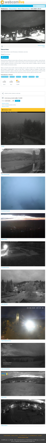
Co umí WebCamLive (32, 435)
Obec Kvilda (3, 397)
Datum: (3, 100)
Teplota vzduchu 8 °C (41, 46)
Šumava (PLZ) (18, 76)
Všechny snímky (5, 103)
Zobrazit (17, 100)
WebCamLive (12, 2)
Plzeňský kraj (25, 76)
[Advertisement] (23, 89)
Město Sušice (4, 239)
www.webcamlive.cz (21, 439)
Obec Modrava (4, 304)
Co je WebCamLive (23, 435)
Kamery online (14, 435)
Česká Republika (31, 76)
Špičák (2, 146)
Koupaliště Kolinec (5, 267)
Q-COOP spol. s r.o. (37, 439)
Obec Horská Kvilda (5, 369)
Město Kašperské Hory (6, 340)
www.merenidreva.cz (24, 441)
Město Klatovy (4, 425)
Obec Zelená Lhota (5, 174)
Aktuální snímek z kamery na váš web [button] (11, 93)
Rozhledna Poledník (5, 211)
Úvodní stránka (7, 435)
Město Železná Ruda (24, 8)
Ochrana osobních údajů (23, 437)
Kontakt (39, 435)
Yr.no (34, 441)
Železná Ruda (13, 8)
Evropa (37, 76)
